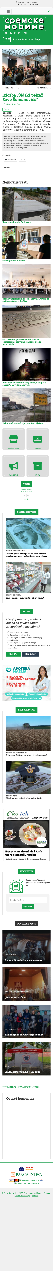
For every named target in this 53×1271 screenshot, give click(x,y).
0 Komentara (45, 87)
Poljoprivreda (18, 753)
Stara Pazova (21, 1029)
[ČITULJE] (37, 439)
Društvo (9, 551)
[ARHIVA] (37, 466)
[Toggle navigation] (8, 11)
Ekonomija (17, 551)
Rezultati (30, 654)
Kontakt (35, 1196)
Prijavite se (27, 906)
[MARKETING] (13, 466)
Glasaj (13, 654)
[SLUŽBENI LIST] (13, 439)
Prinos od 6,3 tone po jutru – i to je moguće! (26, 755)
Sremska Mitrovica (23, 991)
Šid (18, 87)
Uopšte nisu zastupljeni (19, 632)
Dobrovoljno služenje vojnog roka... (24, 960)
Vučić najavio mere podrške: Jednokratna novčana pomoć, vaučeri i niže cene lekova (26, 554)
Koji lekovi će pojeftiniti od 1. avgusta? (25, 598)
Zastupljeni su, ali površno (20, 635)
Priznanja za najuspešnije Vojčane (24, 1034)
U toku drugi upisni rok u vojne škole (24, 798)
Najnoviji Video (26, 710)
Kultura (5, 87)
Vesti (13, 87)
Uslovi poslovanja (22, 1196)
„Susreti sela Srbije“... (16, 997)
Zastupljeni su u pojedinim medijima (23, 643)
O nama (47, 1193)
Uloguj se (34, 4)
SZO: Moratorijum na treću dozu (22, 1071)
